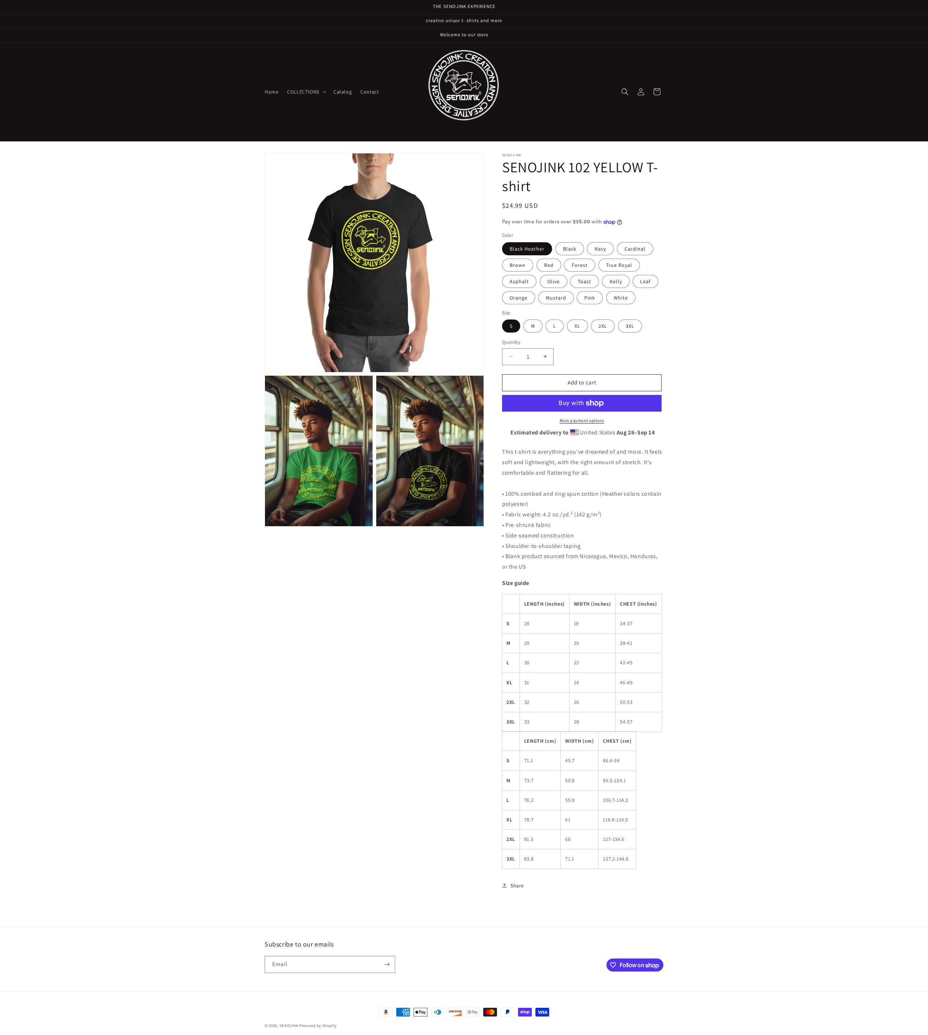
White (621, 297)
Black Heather (527, 249)
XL (577, 326)
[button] (306, 91)
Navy (600, 249)
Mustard (556, 297)
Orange (518, 297)
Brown (518, 265)
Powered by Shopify (318, 1025)
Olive (553, 281)
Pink (589, 297)
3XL (630, 326)
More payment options (582, 420)
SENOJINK (289, 1025)
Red (549, 265)
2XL (602, 326)
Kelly (616, 281)
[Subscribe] (387, 964)
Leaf (645, 281)
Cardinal (635, 249)
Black (569, 249)
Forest (580, 265)
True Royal (619, 265)
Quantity (511, 342)
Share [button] (517, 885)
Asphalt (519, 281)
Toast (584, 281)
